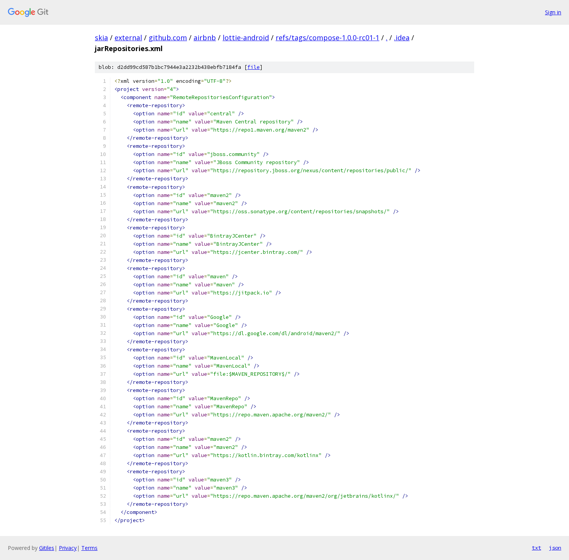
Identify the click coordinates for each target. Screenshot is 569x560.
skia (101, 37)
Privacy (68, 547)
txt (536, 547)
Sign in (553, 12)
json (555, 547)
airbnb (205, 37)
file (253, 67)
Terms (89, 547)
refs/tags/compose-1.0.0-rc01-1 (327, 37)
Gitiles (46, 547)
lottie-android (246, 37)
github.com (168, 37)
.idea (402, 37)
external (128, 37)
